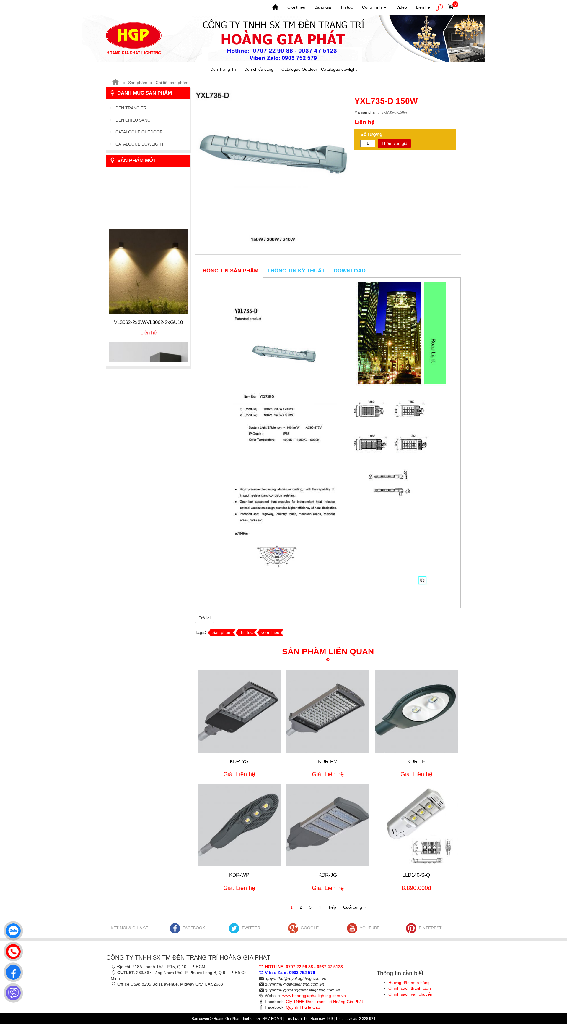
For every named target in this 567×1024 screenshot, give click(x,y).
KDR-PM (328, 761)
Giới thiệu (296, 7)
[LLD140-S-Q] (416, 825)
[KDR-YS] (239, 711)
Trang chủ (275, 7)
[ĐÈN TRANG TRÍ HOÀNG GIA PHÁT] (283, 37)
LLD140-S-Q (416, 875)
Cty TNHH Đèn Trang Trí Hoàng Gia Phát (324, 1001)
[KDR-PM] (327, 711)
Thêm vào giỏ (394, 143)
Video (401, 7)
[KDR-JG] (327, 825)
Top (553, 996)
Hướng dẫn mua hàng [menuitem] (409, 982)
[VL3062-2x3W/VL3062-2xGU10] (148, 249)
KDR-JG (327, 875)
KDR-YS (239, 761)
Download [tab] (350, 271)
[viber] (12, 991)
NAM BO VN (272, 1019)
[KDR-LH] (416, 711)
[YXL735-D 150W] (272, 167)
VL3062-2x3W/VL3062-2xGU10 (148, 300)
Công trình (372, 7)
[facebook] (12, 971)
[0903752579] (12, 929)
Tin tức (346, 7)
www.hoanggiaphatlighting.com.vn (314, 995)
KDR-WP (239, 875)
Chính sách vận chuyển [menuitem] (410, 994)
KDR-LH (416, 761)
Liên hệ (423, 7)
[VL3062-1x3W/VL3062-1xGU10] (148, 361)
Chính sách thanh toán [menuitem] (409, 988)
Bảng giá (323, 7)
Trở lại (205, 618)
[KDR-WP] (239, 825)
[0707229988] (12, 950)
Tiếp (332, 907)
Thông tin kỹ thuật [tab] (296, 271)
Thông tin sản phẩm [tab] (228, 271)
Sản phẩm (137, 82)
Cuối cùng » (354, 907)
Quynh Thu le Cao (303, 1007)
